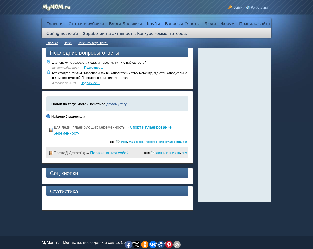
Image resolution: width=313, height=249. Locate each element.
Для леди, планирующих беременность (89, 127)
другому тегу (116, 103)
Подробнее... (93, 67)
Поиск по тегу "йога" (93, 42)
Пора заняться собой (109, 153)
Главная (52, 42)
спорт (124, 141)
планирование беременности (146, 141)
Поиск (68, 42)
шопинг (160, 152)
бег (185, 141)
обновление (173, 152)
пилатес (170, 141)
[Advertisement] (235, 124)
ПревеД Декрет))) (69, 153)
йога (179, 141)
